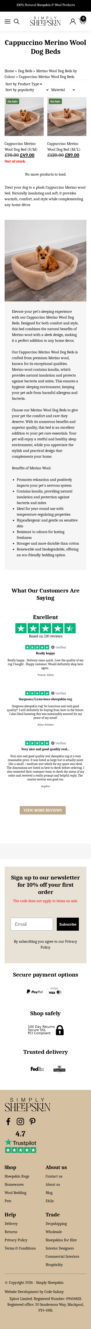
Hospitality (54, 1265)
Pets (8, 1201)
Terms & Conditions (20, 1248)
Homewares (14, 1184)
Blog (49, 1193)
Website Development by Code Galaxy (34, 1292)
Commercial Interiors (62, 1256)
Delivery (11, 1224)
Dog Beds (25, 71)
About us (53, 1184)
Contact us (54, 1176)
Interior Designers (60, 1248)
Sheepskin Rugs (17, 1176)
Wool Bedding (15, 1193)
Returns (11, 1232)
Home (9, 71)
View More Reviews (43, 810)
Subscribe (67, 924)
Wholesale (54, 1232)
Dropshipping (56, 1224)
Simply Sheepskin (50, 1282)
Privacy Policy (16, 1240)
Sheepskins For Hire (61, 1240)
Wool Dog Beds (54, 410)
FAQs (50, 1201)
